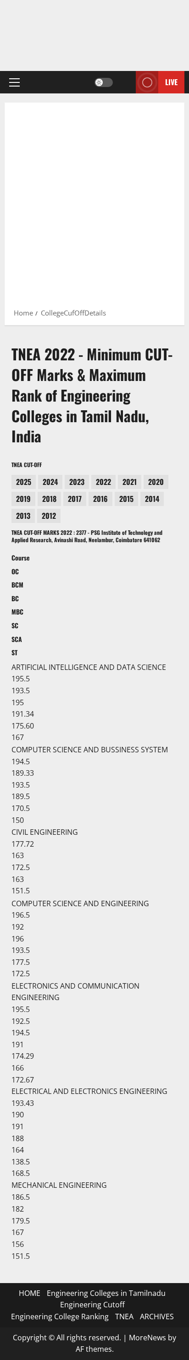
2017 (75, 498)
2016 (100, 498)
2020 (156, 481)
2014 (152, 498)
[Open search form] (124, 82)
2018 (49, 498)
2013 (23, 515)
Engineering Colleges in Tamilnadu (106, 1293)
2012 (49, 515)
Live (171, 81)
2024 (50, 481)
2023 (76, 481)
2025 (23, 481)
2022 (103, 481)
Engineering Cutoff (92, 1305)
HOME (29, 1293)
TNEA (124, 1316)
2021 (129, 481)
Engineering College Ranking (60, 1316)
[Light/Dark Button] (103, 82)
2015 (126, 498)
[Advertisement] (94, 208)
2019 (23, 498)
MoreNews (147, 1338)
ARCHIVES (157, 1316)
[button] (14, 82)
